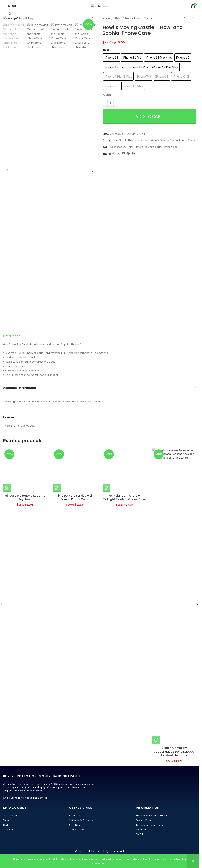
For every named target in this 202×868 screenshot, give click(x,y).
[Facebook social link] (113, 153)
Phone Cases (187, 140)
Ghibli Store (92, 851)
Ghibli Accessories (138, 140)
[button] (7, 18)
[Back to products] (189, 18)
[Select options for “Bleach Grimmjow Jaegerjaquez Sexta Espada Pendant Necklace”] (156, 740)
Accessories (117, 146)
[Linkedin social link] (133, 153)
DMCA (139, 834)
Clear (108, 94)
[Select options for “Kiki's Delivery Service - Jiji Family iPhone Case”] (57, 740)
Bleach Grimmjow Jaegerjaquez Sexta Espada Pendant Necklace (174, 751)
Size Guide (75, 824)
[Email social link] (123, 153)
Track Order (76, 829)
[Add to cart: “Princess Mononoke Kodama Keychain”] (7, 740)
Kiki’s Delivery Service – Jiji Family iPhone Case (74, 750)
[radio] (111, 57)
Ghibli (117, 18)
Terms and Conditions (149, 824)
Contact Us (76, 815)
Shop (6, 820)
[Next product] (193, 18)
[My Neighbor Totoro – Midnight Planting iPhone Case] (124, 596)
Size (105, 49)
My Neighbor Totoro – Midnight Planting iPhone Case (124, 750)
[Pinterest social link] (128, 153)
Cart (5, 824)
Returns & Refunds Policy (151, 815)
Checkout (9, 829)
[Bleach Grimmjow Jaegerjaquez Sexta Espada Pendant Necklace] (174, 596)
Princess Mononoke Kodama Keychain (24, 750)
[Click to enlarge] (10, 13)
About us (141, 829)
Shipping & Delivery (81, 820)
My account (10, 815)
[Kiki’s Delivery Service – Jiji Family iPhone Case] (74, 596)
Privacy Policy (144, 820)
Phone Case (170, 146)
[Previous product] (184, 18)
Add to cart (149, 116)
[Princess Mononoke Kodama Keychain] (25, 596)
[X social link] (118, 153)
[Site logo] (99, 5)
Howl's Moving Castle (138, 18)
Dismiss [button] (193, 861)
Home (106, 18)
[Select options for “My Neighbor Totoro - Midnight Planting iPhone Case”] (106, 740)
